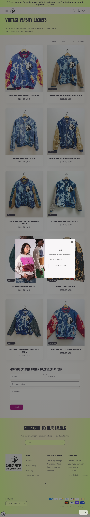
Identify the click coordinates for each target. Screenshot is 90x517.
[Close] (72, 242)
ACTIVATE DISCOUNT (60, 266)
